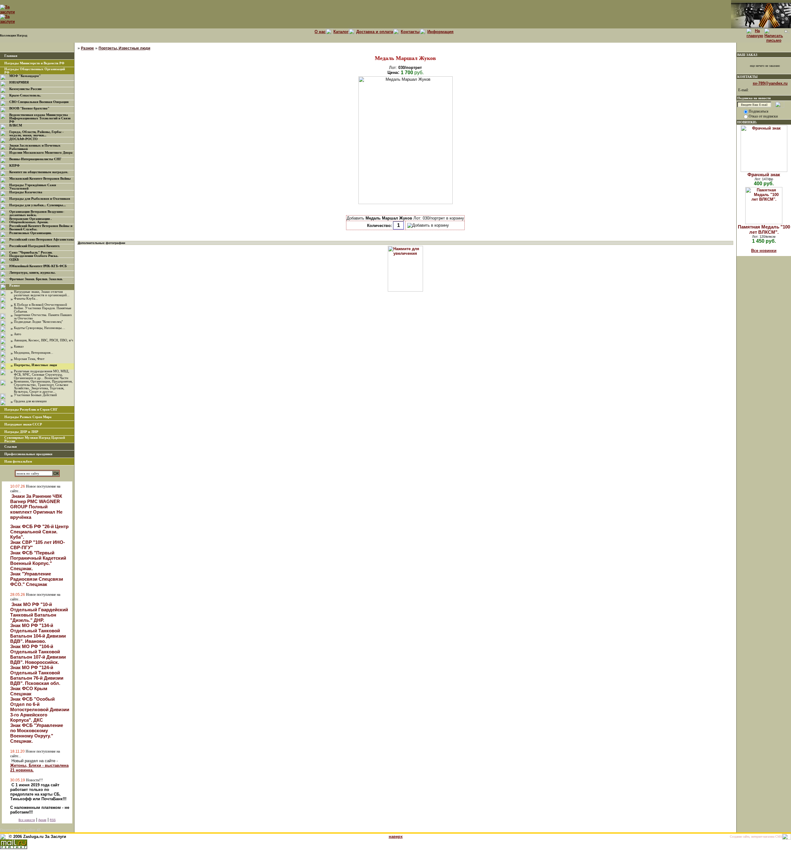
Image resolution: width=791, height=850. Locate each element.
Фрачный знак (763, 174)
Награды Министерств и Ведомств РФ (34, 63)
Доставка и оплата (374, 31)
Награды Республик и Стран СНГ (31, 409)
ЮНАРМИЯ (19, 82)
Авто (17, 334)
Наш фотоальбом (18, 461)
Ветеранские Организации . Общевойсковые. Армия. (30, 220)
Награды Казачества (25, 192)
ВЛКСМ (15, 125)
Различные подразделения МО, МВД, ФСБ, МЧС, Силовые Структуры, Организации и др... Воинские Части (41, 374)
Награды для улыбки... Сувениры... (37, 205)
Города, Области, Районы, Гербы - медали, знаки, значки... (36, 133)
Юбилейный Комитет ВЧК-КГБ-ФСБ (38, 266)
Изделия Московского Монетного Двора (41, 152)
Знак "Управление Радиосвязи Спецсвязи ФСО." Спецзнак (36, 579)
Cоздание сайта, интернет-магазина (752, 836)
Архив (42, 820)
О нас (320, 31)
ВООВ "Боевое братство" (29, 108)
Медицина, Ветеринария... (33, 352)
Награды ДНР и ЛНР (21, 432)
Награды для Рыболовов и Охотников (39, 198)
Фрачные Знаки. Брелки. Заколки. (36, 279)
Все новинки (763, 250)
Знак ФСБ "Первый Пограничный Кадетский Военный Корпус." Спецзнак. (38, 560)
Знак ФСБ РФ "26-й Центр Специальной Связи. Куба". (39, 532)
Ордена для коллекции (30, 401)
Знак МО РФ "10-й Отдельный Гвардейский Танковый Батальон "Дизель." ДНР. (39, 612)
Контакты (410, 31)
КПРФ (14, 165)
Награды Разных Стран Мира (28, 417)
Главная (10, 56)
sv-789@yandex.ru (770, 83)
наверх (396, 836)
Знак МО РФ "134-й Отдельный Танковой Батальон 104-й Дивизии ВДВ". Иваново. (38, 633)
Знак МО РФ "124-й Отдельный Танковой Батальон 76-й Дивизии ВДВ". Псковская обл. (36, 675)
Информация (440, 31)
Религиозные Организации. (30, 233)
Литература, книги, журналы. (32, 272)
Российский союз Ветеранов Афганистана (41, 239)
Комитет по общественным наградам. (38, 172)
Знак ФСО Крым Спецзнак (28, 691)
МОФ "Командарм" (25, 76)
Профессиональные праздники (28, 454)
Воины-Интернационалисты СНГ (35, 159)
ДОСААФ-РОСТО (23, 139)
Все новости (27, 820)
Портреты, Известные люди (35, 365)
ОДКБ (14, 259)
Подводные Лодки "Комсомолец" (38, 321)
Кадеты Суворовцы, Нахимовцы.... (39, 328)
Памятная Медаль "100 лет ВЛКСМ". (764, 229)
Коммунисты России (25, 89)
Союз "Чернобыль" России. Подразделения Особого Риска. (33, 254)
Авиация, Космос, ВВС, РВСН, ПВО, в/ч (43, 340)
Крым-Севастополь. (25, 95)
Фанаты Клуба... (26, 298)
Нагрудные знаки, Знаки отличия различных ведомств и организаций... (42, 293)
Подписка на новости (754, 98)
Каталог (341, 31)
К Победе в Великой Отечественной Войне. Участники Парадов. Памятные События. (42, 308)
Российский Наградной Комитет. (34, 246)
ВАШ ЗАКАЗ (747, 55)
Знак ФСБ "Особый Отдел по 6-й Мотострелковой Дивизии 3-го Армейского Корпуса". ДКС (39, 709)
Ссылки (10, 446)
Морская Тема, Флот (29, 359)
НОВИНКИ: (747, 122)
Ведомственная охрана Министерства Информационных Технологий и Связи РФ (39, 118)
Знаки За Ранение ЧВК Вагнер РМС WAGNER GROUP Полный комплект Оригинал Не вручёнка (36, 506)
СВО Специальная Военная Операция (39, 102)
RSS (53, 820)
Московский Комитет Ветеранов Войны (40, 178)
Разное (14, 285)
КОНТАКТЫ (747, 77)
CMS (778, 836)
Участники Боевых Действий (35, 395)
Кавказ (18, 346)
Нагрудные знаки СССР (23, 424)
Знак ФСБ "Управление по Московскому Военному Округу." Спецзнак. (36, 733)
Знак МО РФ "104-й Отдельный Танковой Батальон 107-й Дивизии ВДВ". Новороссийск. (38, 654)
